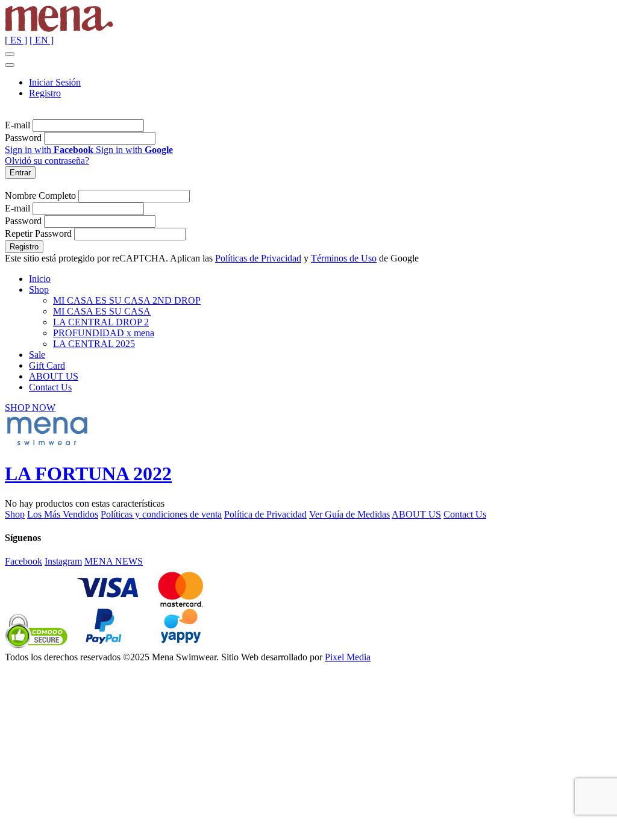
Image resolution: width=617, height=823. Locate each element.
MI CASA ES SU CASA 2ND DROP (127, 300)
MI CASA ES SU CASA (102, 311)
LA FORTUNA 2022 (88, 473)
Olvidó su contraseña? (47, 160)
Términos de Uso (344, 258)
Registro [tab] (45, 93)
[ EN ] (42, 40)
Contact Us (50, 387)
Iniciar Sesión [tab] (55, 82)
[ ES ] (16, 40)
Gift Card (47, 365)
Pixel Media (348, 657)
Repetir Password (38, 233)
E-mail (17, 125)
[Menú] (9, 54)
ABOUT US (53, 376)
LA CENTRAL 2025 (94, 344)
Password (23, 138)
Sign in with (49, 150)
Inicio (40, 279)
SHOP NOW (30, 407)
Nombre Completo (40, 195)
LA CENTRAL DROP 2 (101, 322)
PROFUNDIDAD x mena (103, 333)
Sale (37, 354)
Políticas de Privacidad (258, 258)
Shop (39, 289)
